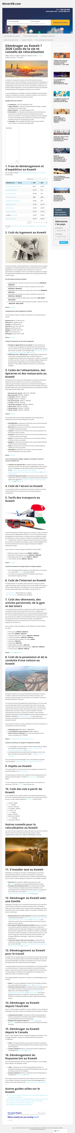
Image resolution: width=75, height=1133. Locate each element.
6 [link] (41, 222)
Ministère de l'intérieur (24, 716)
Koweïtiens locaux (28, 739)
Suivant (63, 242)
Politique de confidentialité (33, 1128)
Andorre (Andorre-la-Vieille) (13, 186)
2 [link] (31, 222)
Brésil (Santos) (10, 208)
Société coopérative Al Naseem (20, 470)
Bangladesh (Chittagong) (13, 201)
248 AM (13, 481)
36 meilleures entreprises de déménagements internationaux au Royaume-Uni (59, 198)
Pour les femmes (25, 919)
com (30, 990)
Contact (24, 1128)
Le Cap (10, 818)
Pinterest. (35, 893)
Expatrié (20, 352)
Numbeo (12, 307)
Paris (9, 805)
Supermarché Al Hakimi (19, 472)
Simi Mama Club (36, 919)
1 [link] (29, 222)
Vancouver (13, 215)
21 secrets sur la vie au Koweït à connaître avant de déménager (25, 1101)
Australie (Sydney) (11, 193)
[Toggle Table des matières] (16, 161)
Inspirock (42, 944)
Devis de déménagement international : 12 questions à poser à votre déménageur (60, 158)
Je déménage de (59, 228)
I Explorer (38, 891)
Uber (33, 754)
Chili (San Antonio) (11, 219)
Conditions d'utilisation (47, 1128)
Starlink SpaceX (12, 595)
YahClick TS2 (11, 593)
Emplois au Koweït (17, 992)
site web (21, 572)
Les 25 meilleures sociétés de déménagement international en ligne (61, 82)
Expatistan (19, 652)
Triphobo (25, 946)
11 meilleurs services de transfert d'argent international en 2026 (61, 100)
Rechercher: (30, 179)
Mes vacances (31, 891)
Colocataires (38, 350)
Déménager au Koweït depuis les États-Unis (20, 1104)
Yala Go (29, 750)
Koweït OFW (19, 750)
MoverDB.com (11, 3)
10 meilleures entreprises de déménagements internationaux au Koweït (28, 1099)
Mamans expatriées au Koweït (32, 917)
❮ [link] (26, 222)
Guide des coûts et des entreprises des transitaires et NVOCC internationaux (61, 139)
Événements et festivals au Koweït (22, 893)
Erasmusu (32, 352)
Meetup (12, 884)
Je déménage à (58, 234)
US (19, 110)
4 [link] (36, 222)
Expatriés (25, 352)
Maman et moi (16, 919)
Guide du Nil (19, 481)
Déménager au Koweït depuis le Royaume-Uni (20, 1103)
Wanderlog (38, 479)
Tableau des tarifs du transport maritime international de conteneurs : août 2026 (61, 62)
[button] (31, 183)
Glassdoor (29, 985)
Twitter (60, 1128)
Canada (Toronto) (11, 211)
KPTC (6, 540)
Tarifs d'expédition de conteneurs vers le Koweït (32, 173)
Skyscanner (29, 799)
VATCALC (20, 784)
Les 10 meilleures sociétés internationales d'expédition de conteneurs (62, 178)
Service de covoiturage (33, 748)
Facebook (12, 1022)
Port (16, 183)
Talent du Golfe (33, 992)
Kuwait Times (19, 739)
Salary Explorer (38, 985)
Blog (14, 1128)
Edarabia (36, 944)
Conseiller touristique (28, 479)
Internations (35, 990)
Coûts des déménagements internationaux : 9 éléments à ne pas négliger (60, 119)
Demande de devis (60, 23)
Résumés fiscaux (23, 771)
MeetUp (31, 1020)
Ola (24, 750)
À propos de (18, 1128)
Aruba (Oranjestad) (11, 190)
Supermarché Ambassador (33, 472)
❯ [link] (46, 222)
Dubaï (9, 812)
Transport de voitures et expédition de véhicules (28, 761)
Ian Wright (40, 55)
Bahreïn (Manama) (11, 197)
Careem (13, 750)
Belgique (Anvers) (11, 204)
